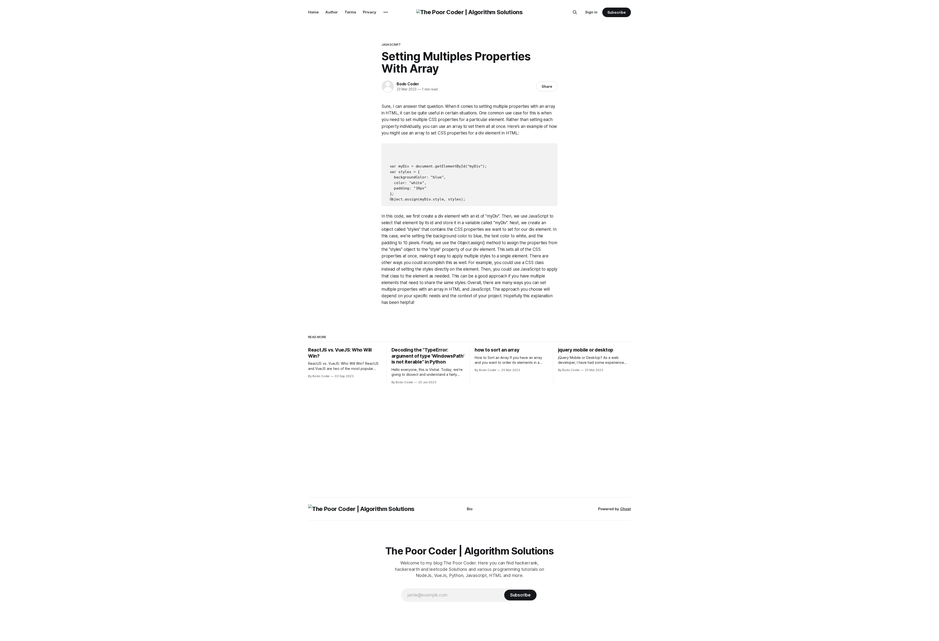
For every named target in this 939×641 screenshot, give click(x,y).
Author (331, 12)
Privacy (369, 12)
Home (313, 12)
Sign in (591, 12)
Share (547, 86)
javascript (391, 44)
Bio (469, 509)
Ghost (625, 509)
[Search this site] (575, 12)
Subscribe (616, 12)
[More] (386, 12)
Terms (350, 12)
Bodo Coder (408, 83)
